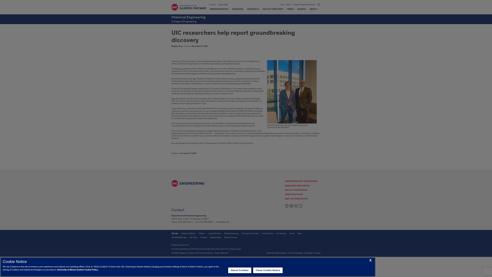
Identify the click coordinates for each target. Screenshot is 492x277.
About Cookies (240, 270)
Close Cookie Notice (268, 270)
